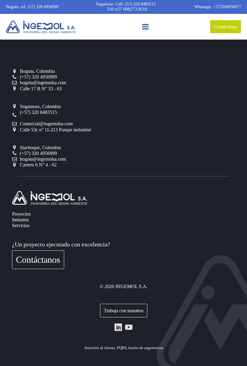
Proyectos (21, 214)
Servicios (21, 225)
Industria (20, 219)
